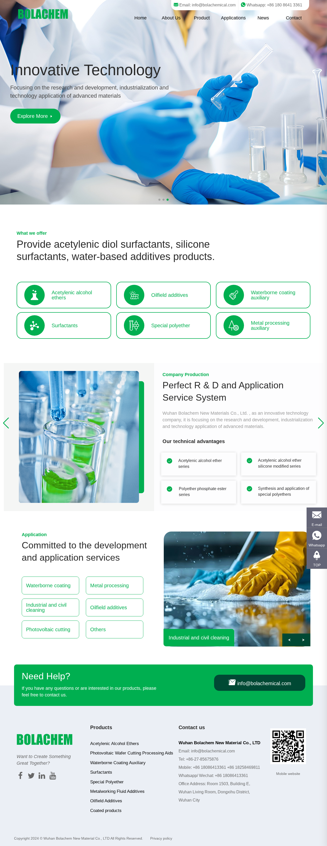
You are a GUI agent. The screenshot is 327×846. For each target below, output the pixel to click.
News (263, 17)
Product (202, 17)
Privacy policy (161, 838)
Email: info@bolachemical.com (207, 5)
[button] (321, 423)
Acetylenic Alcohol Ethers (114, 743)
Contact (294, 17)
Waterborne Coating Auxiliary (118, 762)
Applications (233, 17)
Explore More (33, 116)
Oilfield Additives (106, 800)
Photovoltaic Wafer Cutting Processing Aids (131, 753)
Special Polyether (107, 782)
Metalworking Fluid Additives (117, 791)
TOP (317, 565)
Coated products (106, 810)
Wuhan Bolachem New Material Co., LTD (76, 838)
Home (140, 17)
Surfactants (101, 772)
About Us (171, 17)
